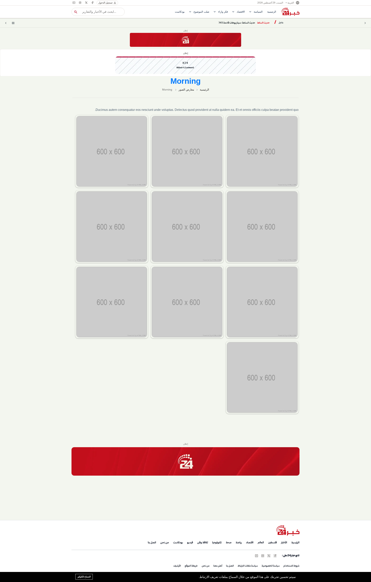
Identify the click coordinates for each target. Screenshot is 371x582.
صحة (228, 543)
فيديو (190, 543)
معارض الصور (186, 89)
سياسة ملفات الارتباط (248, 566)
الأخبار (284, 543)
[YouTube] (73, 2)
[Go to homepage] (288, 530)
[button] (292, 3)
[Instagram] (80, 2)
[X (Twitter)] (86, 2)
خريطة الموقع (191, 566)
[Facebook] (92, 2)
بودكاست (178, 543)
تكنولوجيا (217, 543)
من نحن (164, 543)
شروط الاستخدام (291, 566)
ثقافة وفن (202, 543)
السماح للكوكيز (84, 576)
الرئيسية (204, 89)
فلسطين (272, 543)
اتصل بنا (152, 543)
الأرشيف (177, 566)
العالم (261, 543)
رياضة (239, 543)
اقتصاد (250, 543)
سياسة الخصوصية (271, 566)
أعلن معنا (217, 566)
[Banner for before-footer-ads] (185, 461)
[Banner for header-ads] (185, 40)
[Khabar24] (291, 12)
